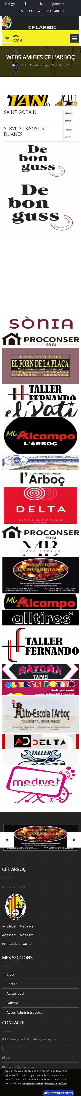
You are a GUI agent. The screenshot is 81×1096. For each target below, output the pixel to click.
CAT (31, 11)
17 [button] (40, 853)
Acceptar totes (58, 1093)
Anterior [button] (7, 840)
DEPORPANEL (52, 11)
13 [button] (15, 853)
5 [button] (31, 847)
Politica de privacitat (17, 944)
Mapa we (26, 926)
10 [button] (63, 847)
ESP (22, 11)
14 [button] (21, 853)
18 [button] (47, 853)
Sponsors (57, 4)
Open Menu (74, 38)
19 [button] (53, 853)
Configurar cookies (33, 1083)
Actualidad (15, 993)
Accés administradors (24, 1012)
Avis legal (9, 926)
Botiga (10, 4)
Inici (15, 65)
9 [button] (57, 847)
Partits (11, 983)
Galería (12, 1003)
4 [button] (24, 847)
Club (10, 974)
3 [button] (18, 847)
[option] (40, 840)
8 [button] (50, 847)
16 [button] (34, 853)
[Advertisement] (40, 274)
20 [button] (60, 853)
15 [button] (27, 853)
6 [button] (37, 847)
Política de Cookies (56, 1083)
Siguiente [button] (74, 840)
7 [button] (44, 847)
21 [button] (66, 853)
